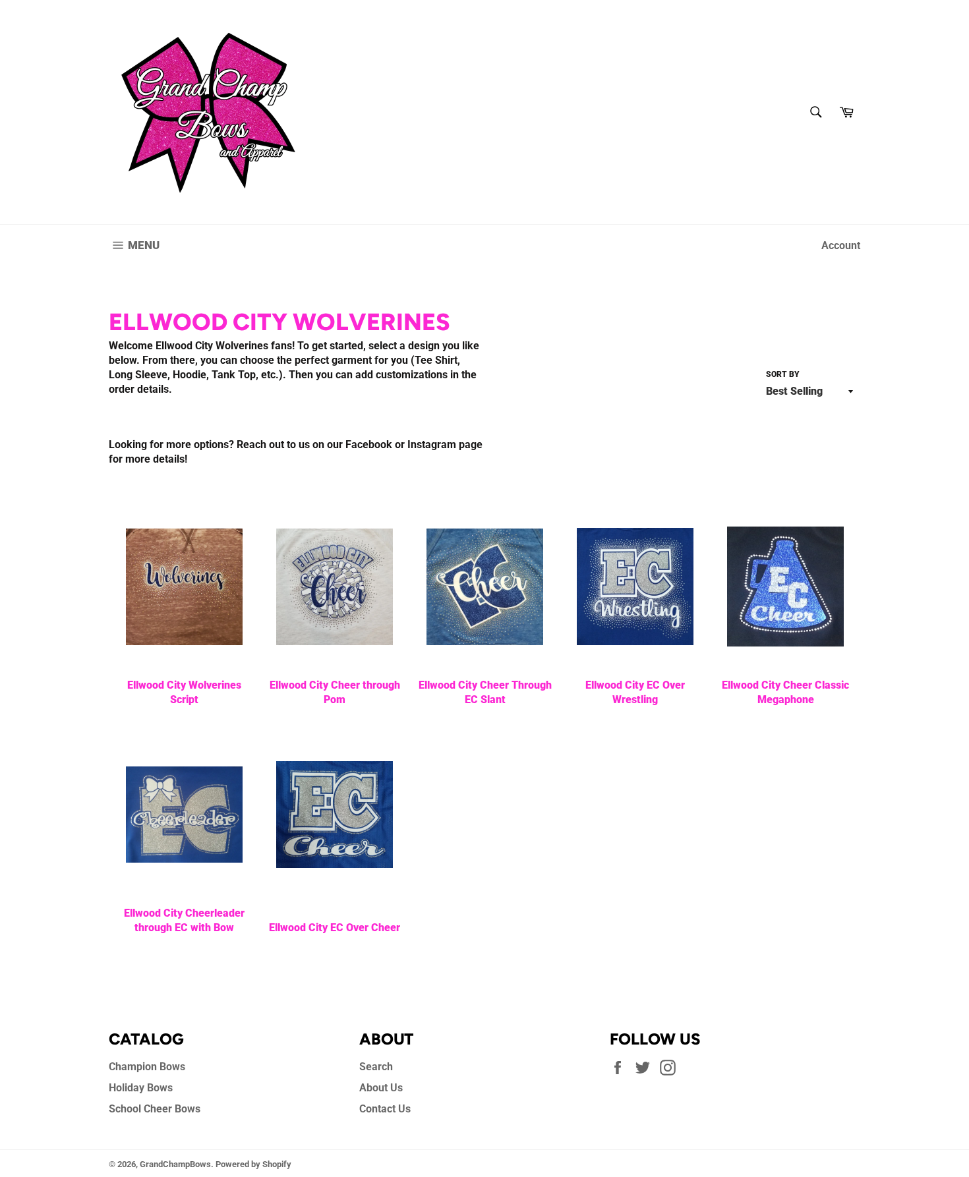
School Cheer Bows (154, 1109)
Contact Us (385, 1109)
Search (376, 1066)
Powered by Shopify (253, 1164)
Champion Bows (147, 1066)
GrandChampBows (175, 1164)
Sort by (783, 374)
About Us (381, 1087)
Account (840, 245)
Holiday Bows (141, 1087)
